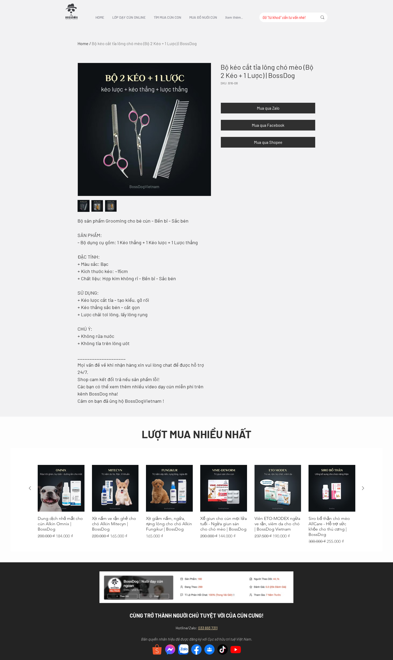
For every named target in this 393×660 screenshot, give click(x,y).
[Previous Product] (30, 488)
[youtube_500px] (235, 649)
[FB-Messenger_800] (170, 649)
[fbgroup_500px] (209, 649)
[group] (196, 505)
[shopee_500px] (157, 649)
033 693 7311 (208, 628)
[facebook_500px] (196, 649)
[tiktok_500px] (222, 649)
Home (83, 43)
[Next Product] (363, 488)
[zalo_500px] (183, 649)
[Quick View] (61, 488)
